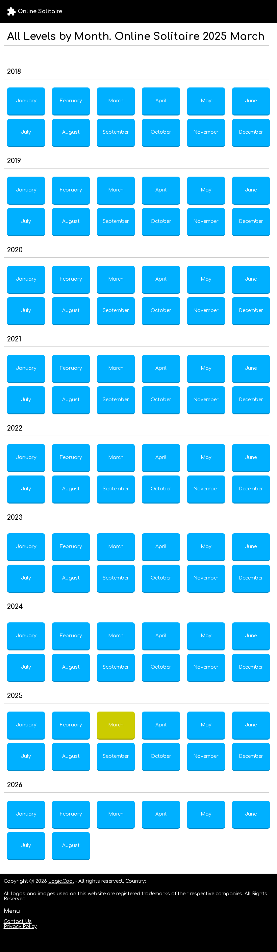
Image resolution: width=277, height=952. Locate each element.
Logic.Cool (61, 881)
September (116, 132)
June (251, 100)
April (161, 100)
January (26, 100)
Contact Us (18, 921)
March (116, 100)
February (71, 100)
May (206, 100)
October (161, 132)
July (26, 132)
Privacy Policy (20, 926)
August (71, 132)
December (251, 132)
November (206, 132)
